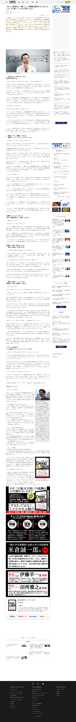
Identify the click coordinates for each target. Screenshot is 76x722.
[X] (33, 684)
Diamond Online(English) (36, 689)
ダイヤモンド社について (61, 687)
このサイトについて (13, 689)
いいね (67, 55)
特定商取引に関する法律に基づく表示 (17, 697)
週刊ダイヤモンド (35, 691)
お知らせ (58, 695)
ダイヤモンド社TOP (60, 689)
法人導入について (13, 707)
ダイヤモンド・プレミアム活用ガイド (17, 693)
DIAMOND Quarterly (36, 705)
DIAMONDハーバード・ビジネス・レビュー (40, 693)
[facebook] (38, 684)
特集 (32, 2)
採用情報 (58, 693)
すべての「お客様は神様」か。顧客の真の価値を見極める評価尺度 (61, 295)
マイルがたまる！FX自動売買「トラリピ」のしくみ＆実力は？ (61, 299)
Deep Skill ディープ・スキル (27, 600)
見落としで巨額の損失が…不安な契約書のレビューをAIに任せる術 (61, 291)
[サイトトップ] (12, 2)
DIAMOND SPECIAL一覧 (57, 353)
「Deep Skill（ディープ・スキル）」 (14, 480)
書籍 (37, 2)
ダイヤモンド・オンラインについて (17, 687)
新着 (19, 2)
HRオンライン (34, 707)
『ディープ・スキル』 (39, 478)
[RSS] (43, 684)
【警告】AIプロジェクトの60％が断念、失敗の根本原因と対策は (61, 303)
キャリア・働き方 (9, 12)
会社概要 (58, 691)
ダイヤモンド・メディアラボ (37, 713)
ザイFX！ (34, 701)
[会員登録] (67, 2)
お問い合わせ (12, 705)
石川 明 (7, 10)
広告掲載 (11, 703)
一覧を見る (61, 307)
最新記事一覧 (61, 346)
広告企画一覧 (55, 356)
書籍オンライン (35, 697)
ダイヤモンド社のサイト (37, 687)
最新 (55, 55)
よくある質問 (12, 701)
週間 (63, 55)
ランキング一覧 (61, 123)
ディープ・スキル (16, 12)
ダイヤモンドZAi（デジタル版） (38, 695)
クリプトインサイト (35, 709)
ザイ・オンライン (35, 699)
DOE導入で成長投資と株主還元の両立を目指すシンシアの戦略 (61, 287)
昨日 (59, 55)
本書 (8, 484)
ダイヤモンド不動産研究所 (37, 703)
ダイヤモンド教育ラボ (36, 711)
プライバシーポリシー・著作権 (15, 699)
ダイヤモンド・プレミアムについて (16, 691)
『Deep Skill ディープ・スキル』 (25, 29)
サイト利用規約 (13, 695)
